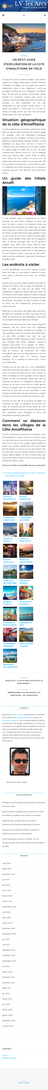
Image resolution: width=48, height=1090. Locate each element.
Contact (5, 1055)
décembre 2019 (8, 1020)
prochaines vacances (10, 720)
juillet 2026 (6, 868)
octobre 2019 (7, 1026)
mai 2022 (6, 966)
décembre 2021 (8, 977)
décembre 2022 (8, 950)
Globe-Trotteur (17, 714)
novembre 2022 (8, 955)
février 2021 (7, 999)
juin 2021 (6, 993)
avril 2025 (6, 885)
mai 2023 (6, 944)
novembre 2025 (8, 874)
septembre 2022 (9, 961)
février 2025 (7, 896)
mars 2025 (6, 890)
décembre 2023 (8, 928)
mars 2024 (6, 917)
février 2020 (7, 1009)
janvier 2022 (7, 972)
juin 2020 (6, 1004)
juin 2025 (6, 879)
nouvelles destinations (26, 717)
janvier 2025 (7, 901)
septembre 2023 (9, 934)
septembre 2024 (9, 906)
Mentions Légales (9, 1058)
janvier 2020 (7, 1015)
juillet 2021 (6, 988)
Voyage (24, 56)
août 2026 (6, 863)
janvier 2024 (7, 923)
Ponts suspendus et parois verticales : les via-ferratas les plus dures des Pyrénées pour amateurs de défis (23, 842)
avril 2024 (6, 912)
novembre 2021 (8, 982)
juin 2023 (6, 939)
